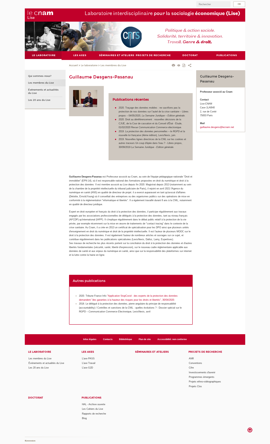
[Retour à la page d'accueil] (40, 15)
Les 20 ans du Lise (39, 100)
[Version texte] (178, 65)
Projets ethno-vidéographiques (205, 381)
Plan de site (145, 339)
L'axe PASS (88, 358)
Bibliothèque (125, 339)
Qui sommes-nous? (39, 76)
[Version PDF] (184, 65)
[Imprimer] (173, 66)
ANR (191, 358)
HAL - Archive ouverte (93, 404)
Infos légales (89, 339)
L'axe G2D (87, 367)
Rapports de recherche (94, 413)
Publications (91, 397)
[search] (213, 4)
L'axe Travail (88, 363)
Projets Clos (195, 386)
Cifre (191, 367)
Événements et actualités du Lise (43, 91)
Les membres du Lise (113, 65)
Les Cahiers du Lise (92, 409)
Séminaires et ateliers (152, 351)
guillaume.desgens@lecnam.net (217, 127)
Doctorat (35, 397)
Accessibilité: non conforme (172, 339)
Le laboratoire (89, 65)
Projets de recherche (205, 351)
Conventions (195, 363)
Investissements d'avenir (202, 372)
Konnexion (30, 441)
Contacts (108, 339)
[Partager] (189, 66)
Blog (84, 418)
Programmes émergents (201, 377)
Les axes (88, 351)
